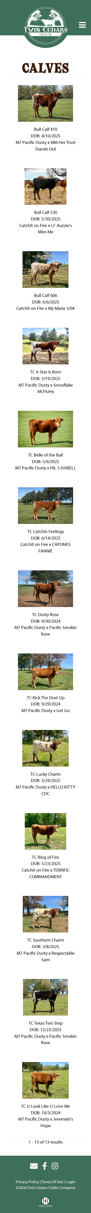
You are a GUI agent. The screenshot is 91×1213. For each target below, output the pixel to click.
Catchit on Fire (33, 225)
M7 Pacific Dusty (31, 142)
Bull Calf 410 (45, 129)
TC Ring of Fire (45, 857)
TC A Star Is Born (45, 372)
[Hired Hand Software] (46, 1202)
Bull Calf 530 (45, 212)
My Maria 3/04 (61, 308)
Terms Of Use (52, 1181)
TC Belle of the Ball (45, 455)
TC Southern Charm (45, 940)
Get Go (63, 710)
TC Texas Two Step (46, 1023)
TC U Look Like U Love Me (45, 1106)
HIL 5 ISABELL (63, 468)
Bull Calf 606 (45, 295)
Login (70, 1181)
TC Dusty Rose (45, 614)
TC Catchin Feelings (45, 531)
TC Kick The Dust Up (45, 697)
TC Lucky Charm (45, 774)
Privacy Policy (27, 1181)
